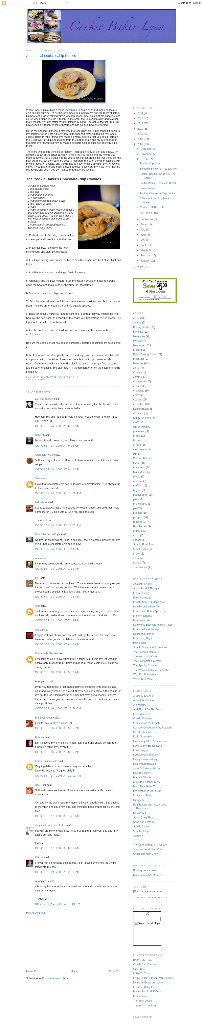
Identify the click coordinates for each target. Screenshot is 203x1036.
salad (136, 535)
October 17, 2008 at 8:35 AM (57, 848)
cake (136, 367)
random (137, 521)
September (147, 219)
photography (140, 503)
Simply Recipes (142, 831)
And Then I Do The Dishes (148, 709)
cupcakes (138, 404)
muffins (137, 485)
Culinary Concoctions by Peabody (152, 727)
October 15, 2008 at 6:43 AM (57, 644)
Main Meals (140, 472)
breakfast (138, 358)
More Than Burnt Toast (146, 786)
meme (136, 476)
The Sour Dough (142, 1000)
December (147, 148)
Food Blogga (140, 750)
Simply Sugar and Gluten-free (150, 647)
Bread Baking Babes (145, 354)
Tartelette (138, 840)
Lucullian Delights (143, 987)
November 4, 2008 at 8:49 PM (57, 904)
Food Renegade (142, 597)
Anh (37, 605)
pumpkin (138, 517)
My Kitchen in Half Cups (147, 790)
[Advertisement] (56, 942)
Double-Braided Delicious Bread (158, 183)
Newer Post (32, 971)
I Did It (137, 444)
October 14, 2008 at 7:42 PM (57, 620)
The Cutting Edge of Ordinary (150, 844)
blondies (138, 340)
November (147, 153)
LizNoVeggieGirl (44, 398)
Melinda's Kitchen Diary (146, 781)
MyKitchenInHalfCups (47, 534)
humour (137, 440)
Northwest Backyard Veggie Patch (152, 624)
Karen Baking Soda (46, 761)
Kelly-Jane (41, 502)
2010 (140, 133)
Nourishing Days (142, 638)
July (143, 229)
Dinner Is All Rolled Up (152, 207)
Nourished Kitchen (143, 633)
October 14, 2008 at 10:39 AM (58, 493)
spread (137, 562)
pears (136, 499)
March (144, 250)
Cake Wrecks (141, 714)
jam (135, 453)
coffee (136, 395)
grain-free (138, 431)
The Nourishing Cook (145, 656)
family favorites (142, 417)
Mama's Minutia (142, 777)
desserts (138, 413)
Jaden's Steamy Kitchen (147, 768)
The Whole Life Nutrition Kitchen (151, 670)
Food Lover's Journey (145, 754)
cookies (42, 380)
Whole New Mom (143, 679)
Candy (137, 372)
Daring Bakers (141, 408)
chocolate (138, 390)
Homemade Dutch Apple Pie (149, 611)
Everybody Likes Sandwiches (150, 741)
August (145, 224)
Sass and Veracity (143, 821)
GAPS (137, 422)
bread (136, 349)
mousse (137, 481)
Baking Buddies (142, 327)
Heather (39, 737)
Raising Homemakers (145, 870)
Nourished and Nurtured (146, 629)
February (146, 255)
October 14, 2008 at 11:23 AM (58, 525)
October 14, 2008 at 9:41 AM (57, 469)
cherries (137, 386)
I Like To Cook (141, 973)
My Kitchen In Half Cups (147, 991)
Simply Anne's (141, 826)
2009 (140, 139)
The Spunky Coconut (145, 665)
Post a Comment (36, 912)
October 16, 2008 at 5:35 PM (57, 728)
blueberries (139, 345)
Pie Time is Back (149, 212)
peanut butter (140, 494)
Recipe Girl (139, 812)
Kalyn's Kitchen (142, 772)
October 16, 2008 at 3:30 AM (57, 672)
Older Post (115, 971)
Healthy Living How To (146, 606)
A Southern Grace (143, 700)
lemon (136, 463)
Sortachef (138, 835)
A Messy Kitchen (143, 695)
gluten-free (139, 426)
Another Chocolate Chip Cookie (157, 193)
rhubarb (137, 530)
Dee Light (40, 784)
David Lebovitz (141, 732)
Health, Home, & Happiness (149, 602)
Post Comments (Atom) (55, 978)
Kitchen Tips (140, 458)
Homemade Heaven (46, 653)
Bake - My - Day (142, 959)
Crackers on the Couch (146, 723)
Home (74, 971)
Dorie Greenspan (142, 736)
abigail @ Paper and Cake (50, 825)
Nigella (137, 490)
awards (137, 322)
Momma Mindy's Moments (148, 875)
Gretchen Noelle (44, 454)
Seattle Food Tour (143, 544)
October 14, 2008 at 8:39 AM (57, 426)
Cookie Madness (142, 718)
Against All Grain (142, 583)
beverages (139, 336)
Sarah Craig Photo (143, 817)
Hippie (136, 435)
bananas (138, 331)
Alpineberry (139, 704)
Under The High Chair (145, 853)
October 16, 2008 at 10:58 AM (58, 708)
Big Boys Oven (44, 717)
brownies (138, 363)
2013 (140, 118)
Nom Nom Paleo (142, 620)
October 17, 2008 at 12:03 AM (58, 775)
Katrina (39, 857)
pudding (137, 512)
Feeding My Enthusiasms (148, 745)
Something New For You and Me (158, 168)
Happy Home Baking (145, 759)
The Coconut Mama (144, 651)
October (145, 159)
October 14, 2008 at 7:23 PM (57, 596)
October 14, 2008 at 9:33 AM (57, 445)
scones (137, 539)
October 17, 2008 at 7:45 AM (57, 816)
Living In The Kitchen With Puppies (153, 977)
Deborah (40, 435)
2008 (140, 144)
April (144, 245)
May (143, 239)
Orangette (139, 800)
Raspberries (140, 526)
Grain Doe (139, 969)
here (107, 166)
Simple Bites (140, 549)
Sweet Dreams (148, 188)
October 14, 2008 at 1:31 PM (57, 568)
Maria (38, 629)
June (144, 234)
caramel (137, 376)
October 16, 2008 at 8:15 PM (57, 752)
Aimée (38, 558)
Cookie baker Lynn (149, 892)
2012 (140, 123)
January (145, 260)
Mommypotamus (142, 615)
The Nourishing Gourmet (147, 660)
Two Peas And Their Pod (147, 849)
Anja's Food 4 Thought (146, 588)
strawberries (140, 567)
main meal (139, 467)
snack (136, 553)
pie (135, 508)
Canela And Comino (144, 964)
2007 (140, 267)
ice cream (139, 449)
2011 (140, 128)
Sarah (38, 478)
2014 (140, 113)
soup (136, 558)
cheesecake (140, 381)
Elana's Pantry (141, 593)
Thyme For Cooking (144, 1005)
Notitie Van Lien (142, 996)
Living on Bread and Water (148, 982)
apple (136, 318)
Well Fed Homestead (145, 674)
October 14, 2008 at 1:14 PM (57, 549)
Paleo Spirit (140, 642)
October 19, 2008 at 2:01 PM (57, 872)
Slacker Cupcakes (150, 163)
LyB (37, 577)
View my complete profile (150, 897)
